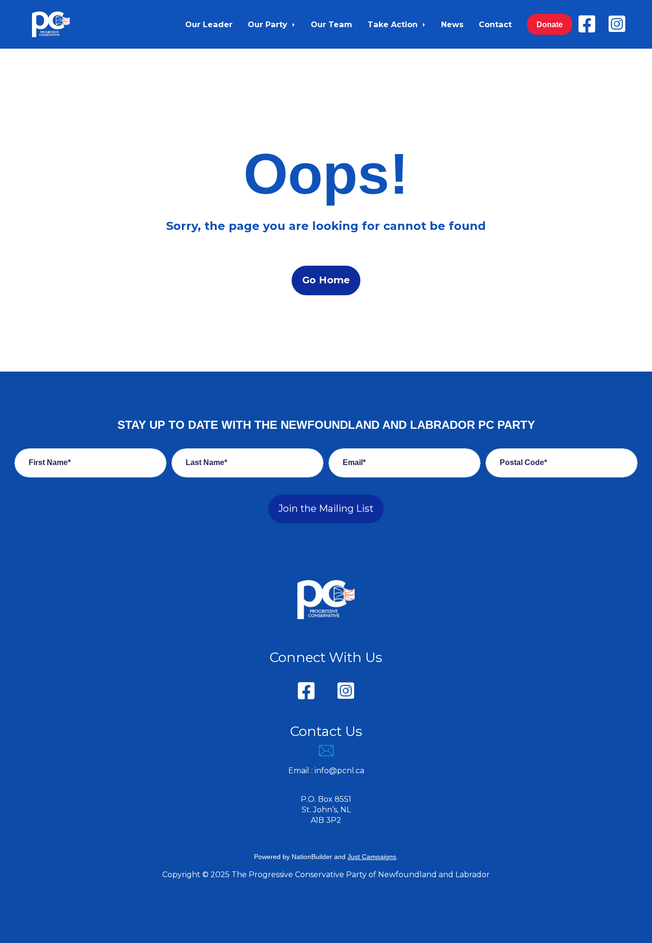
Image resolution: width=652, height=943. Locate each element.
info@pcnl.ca (339, 770)
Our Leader (208, 24)
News (452, 24)
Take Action (394, 24)
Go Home (326, 280)
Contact (495, 24)
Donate (549, 24)
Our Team (331, 24)
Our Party (269, 24)
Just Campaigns (371, 856)
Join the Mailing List (326, 508)
